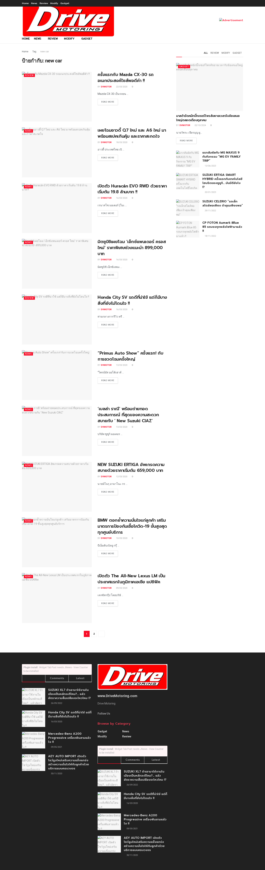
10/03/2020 (121, 538)
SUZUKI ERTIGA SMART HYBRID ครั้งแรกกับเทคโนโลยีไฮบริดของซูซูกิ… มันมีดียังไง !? (222, 181)
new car (44, 51)
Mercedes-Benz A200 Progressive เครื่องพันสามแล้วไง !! (69, 738)
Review (44, 3)
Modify (54, 3)
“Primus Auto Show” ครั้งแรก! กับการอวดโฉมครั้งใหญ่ (130, 356)
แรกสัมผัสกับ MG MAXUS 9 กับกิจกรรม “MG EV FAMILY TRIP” (221, 156)
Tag (34, 51)
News (34, 3)
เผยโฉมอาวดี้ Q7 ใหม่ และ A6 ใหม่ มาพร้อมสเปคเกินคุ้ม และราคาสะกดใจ (132, 133)
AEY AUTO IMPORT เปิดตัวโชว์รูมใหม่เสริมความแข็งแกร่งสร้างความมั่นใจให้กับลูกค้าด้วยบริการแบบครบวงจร (68, 762)
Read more (107, 102)
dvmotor (106, 86)
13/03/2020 (121, 365)
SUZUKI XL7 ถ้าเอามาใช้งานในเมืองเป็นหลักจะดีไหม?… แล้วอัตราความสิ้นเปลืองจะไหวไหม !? (69, 694)
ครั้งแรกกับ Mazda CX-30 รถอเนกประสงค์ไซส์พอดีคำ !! (126, 77)
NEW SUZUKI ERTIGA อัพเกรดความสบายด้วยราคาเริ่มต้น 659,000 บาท (131, 467)
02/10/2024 (200, 125)
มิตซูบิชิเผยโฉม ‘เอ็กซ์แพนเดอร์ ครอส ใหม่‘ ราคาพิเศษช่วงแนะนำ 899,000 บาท (132, 247)
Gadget (64, 3)
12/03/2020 (121, 476)
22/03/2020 (121, 86)
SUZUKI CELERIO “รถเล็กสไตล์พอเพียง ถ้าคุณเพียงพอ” (222, 203)
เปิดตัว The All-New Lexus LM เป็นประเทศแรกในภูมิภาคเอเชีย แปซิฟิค (131, 579)
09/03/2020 (121, 588)
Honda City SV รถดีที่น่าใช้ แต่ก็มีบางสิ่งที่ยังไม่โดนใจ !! (132, 300)
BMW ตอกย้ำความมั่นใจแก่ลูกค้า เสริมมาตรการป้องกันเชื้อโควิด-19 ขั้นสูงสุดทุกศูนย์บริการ (132, 526)
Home (25, 3)
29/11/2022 (210, 210)
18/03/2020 (121, 142)
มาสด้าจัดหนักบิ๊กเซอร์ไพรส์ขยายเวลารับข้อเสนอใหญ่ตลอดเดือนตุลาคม (208, 118)
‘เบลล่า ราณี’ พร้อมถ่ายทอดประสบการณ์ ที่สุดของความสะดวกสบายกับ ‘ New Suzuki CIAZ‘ (128, 415)
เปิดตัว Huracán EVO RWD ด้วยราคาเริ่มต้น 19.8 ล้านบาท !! (132, 189)
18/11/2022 (210, 236)
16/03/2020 (121, 198)
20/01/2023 (210, 192)
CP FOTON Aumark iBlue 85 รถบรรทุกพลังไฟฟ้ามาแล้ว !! (222, 227)
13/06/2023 (210, 166)
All (206, 53)
